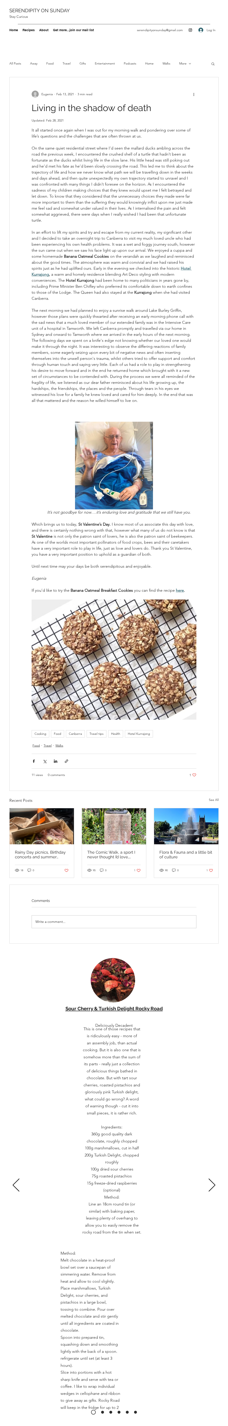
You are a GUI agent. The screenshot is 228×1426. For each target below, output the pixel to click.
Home (149, 63)
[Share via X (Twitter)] (45, 761)
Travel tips (97, 734)
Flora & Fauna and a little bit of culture (185, 854)
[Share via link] (66, 761)
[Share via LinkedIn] (55, 761)
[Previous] (16, 1185)
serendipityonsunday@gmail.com (160, 30)
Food (50, 63)
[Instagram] (190, 30)
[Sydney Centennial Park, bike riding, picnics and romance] (42, 826)
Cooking (40, 734)
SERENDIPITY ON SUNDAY (39, 10)
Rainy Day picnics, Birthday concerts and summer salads (40, 854)
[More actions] (193, 94)
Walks (166, 63)
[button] (213, 63)
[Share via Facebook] (34, 761)
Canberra (75, 734)
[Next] (212, 1185)
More (183, 63)
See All (214, 800)
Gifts (82, 63)
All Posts (15, 63)
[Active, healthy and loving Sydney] (114, 826)
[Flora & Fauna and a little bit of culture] (186, 826)
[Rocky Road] (93, 1412)
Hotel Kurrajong (139, 734)
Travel (67, 63)
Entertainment (105, 63)
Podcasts (130, 63)
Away (33, 63)
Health (115, 734)
